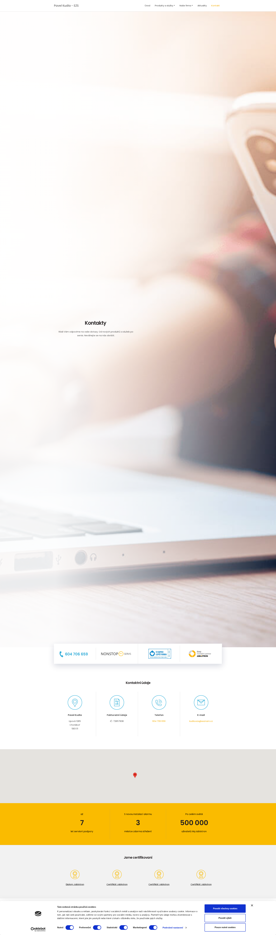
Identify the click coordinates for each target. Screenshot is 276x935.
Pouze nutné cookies (225, 927)
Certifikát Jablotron (117, 884)
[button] (135, 775)
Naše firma (185, 5)
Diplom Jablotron (75, 884)
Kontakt (215, 5)
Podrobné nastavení (173, 927)
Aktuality (202, 5)
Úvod (147, 5)
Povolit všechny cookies (225, 908)
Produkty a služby (164, 5)
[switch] (97, 927)
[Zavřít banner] (252, 905)
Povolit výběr (225, 918)
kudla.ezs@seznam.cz (201, 721)
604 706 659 (158, 721)
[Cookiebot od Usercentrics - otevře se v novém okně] (38, 929)
